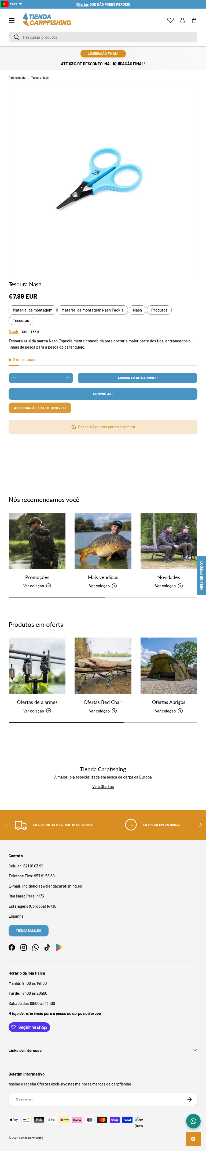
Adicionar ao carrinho (137, 378)
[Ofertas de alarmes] (37, 666)
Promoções (37, 577)
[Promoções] (37, 541)
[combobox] (103, 37)
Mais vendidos (103, 577)
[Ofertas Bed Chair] (103, 666)
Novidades (168, 577)
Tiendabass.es (28, 930)
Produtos (159, 309)
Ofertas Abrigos (168, 702)
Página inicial (17, 77)
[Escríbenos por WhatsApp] (193, 1121)
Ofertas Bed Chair (103, 702)
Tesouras (21, 320)
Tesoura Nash (40, 77)
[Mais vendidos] (103, 541)
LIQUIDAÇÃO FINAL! (103, 53)
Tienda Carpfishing (31, 1137)
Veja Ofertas (103, 786)
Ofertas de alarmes (37, 702)
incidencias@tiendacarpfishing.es (52, 886)
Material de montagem (32, 309)
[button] (194, 20)
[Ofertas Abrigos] (169, 666)
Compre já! (103, 394)
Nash (137, 309)
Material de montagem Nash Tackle (93, 309)
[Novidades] (169, 541)
